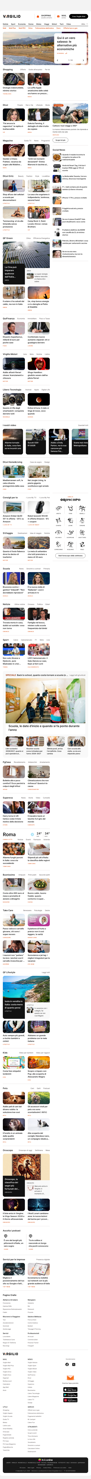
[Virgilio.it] (12, 16)
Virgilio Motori (10, 354)
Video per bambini (26, 1053)
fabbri (5, 1312)
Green (7, 280)
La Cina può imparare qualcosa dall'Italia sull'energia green (11, 272)
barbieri (30, 1326)
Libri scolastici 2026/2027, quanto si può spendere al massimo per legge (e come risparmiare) (14, 754)
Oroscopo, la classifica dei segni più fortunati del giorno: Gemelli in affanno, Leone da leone (14, 1184)
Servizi (5, 1333)
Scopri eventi (32, 1433)
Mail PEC (22, 28)
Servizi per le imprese (14, 1259)
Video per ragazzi (43, 1053)
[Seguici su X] (73, 1364)
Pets (5, 1088)
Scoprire (6, 964)
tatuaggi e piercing (34, 1329)
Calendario (6, 1384)
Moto (32, 354)
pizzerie (30, 1312)
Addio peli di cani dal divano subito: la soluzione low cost (12, 1109)
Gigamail (6, 1378)
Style (37, 176)
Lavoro (30, 345)
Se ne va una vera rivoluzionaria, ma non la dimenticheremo (72, 253)
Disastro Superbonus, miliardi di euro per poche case (13, 340)
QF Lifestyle (9, 972)
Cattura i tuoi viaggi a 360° (65, 126)
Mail (4, 28)
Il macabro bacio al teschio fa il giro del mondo (36, 819)
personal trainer (33, 1343)
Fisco (5, 345)
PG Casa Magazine (9, 1444)
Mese (48, 1150)
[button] (83, 60)
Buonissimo (9, 875)
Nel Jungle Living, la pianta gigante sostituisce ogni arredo (38, 483)
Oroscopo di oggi (25, 1150)
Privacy (38, 1467)
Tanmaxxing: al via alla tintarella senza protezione (13, 224)
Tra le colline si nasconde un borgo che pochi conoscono (38, 1243)
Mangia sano (32, 937)
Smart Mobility (7, 1429)
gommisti (6, 1326)
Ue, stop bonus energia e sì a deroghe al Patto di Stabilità (38, 304)
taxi (4, 1320)
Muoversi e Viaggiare (11, 1317)
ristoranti (31, 1309)
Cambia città (7, 839)
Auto (25, 354)
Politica (40, 604)
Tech (62, 24)
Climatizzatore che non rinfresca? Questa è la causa (38, 783)
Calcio (15, 640)
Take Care (8, 910)
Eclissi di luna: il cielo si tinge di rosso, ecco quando (38, 411)
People (20, 105)
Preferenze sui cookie (60, 1467)
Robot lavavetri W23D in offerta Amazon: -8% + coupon (38, 519)
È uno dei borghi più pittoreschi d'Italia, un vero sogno (13, 1243)
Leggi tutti (46, 972)
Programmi (45, 141)
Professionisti (33, 1333)
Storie (30, 798)
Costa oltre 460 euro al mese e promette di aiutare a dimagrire (13, 896)
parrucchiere (32, 1320)
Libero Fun (31, 1422)
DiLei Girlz (8, 176)
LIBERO (8, 1462)
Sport (13, 24)
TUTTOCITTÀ (62, 1462)
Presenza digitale (43, 1259)
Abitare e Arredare (10, 1300)
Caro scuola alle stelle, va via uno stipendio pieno (74, 751)
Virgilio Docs (7, 1375)
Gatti (39, 1088)
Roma (9, 834)
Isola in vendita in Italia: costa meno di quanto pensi (14, 1004)
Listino (47, 354)
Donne (30, 24)
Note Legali (31, 1467)
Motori (54, 24)
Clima (28, 238)
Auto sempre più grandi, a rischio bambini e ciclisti (14, 1038)
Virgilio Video (32, 1372)
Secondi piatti (44, 875)
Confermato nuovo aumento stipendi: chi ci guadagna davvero (38, 340)
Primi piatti (32, 875)
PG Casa (6, 1441)
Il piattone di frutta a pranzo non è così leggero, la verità (37, 931)
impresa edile (7, 1306)
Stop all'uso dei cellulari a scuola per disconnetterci (13, 197)
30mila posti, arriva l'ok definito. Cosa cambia (55, 751)
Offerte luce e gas (70, 28)
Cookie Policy (47, 1467)
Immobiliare (32, 319)
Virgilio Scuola (7, 1416)
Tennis (5, 667)
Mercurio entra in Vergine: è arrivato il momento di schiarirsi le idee (41, 1191)
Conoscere (7, 937)
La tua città (31, 1439)
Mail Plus (12, 28)
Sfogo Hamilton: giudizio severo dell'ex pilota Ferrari (38, 375)
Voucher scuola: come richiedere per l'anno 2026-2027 (34, 751)
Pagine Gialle (9, 1295)
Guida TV (27, 141)
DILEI (68, 1462)
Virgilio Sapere (7, 1413)
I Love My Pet (44, 498)
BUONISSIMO (42, 1464)
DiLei (5, 105)
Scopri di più (60, 140)
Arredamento (45, 762)
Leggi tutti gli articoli (77, 675)
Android (28, 390)
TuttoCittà (6, 1450)
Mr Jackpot (31, 1419)
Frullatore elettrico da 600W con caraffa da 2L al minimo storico (73, 232)
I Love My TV (31, 498)
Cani (32, 1088)
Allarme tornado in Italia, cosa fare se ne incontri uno (13, 445)
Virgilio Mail (7, 1362)
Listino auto (7, 1425)
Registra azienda (8, 1438)
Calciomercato (26, 640)
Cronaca (31, 604)
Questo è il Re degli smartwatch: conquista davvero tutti (13, 411)
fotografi (31, 1346)
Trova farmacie (33, 1436)
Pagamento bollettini (34, 1416)
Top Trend (6, 1286)
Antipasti (21, 875)
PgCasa (7, 762)
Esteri (48, 604)
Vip (58, 53)
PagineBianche (8, 1447)
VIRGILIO (14, 1462)
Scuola (6, 568)
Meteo (38, 24)
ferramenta (6, 1303)
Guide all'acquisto (35, 69)
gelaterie (31, 1303)
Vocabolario (32, 1442)
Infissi (5, 789)
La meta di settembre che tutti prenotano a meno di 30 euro (37, 554)
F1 (36, 640)
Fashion (29, 176)
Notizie (5, 24)
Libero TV (31, 1399)
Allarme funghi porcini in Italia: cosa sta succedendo (13, 860)
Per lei (47, 69)
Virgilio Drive (7, 1372)
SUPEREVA (50, 1464)
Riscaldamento (19, 762)
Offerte (23, 69)
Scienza (30, 417)
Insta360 (56, 135)
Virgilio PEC (7, 1369)
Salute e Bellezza (34, 1317)
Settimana (39, 1150)
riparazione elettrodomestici (12, 1309)
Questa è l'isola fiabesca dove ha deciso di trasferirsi (14, 554)
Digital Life (46, 390)
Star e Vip (29, 105)
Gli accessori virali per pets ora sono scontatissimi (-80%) (38, 1109)
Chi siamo (22, 1467)
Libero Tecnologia (12, 389)
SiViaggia (8, 533)
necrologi (6, 1346)
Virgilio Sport (32, 1365)
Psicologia (38, 910)
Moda (30, 96)
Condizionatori (33, 789)
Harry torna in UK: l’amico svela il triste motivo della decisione (13, 819)
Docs (59, 28)
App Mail (6, 1387)
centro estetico (33, 1323)
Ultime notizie (19, 604)
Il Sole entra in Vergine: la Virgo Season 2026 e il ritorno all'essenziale (13, 1216)
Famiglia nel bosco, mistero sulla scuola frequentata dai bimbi (37, 625)
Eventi (28, 839)
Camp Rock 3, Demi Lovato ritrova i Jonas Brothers (37, 224)
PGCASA (43, 1462)
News (36, 141)
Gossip (30, 1403)
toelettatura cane (9, 1339)
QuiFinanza (8, 318)
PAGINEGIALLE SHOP (34, 1462)
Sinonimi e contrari (33, 569)
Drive (30, 28)
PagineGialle (7, 1435)
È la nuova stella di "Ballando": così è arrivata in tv (36, 590)
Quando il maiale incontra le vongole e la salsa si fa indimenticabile (73, 157)
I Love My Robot (33, 524)
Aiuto (4, 1390)
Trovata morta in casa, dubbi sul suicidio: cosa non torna (13, 625)
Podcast (46, 1088)
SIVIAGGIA (74, 1462)
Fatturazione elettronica (44, 28)
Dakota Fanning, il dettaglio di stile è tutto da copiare (38, 126)
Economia (22, 24)
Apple (36, 390)
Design (47, 462)
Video (68, 24)
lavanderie (6, 1336)
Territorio (7, 866)
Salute (47, 910)
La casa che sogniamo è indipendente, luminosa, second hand (39, 197)
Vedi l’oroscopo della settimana (70, 556)
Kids (5, 1052)
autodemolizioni (8, 1323)
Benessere (27, 910)
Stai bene (31, 964)
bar (29, 1306)
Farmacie (37, 839)
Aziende (46, 839)
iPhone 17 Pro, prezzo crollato (74, 198)
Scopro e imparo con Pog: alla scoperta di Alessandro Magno (37, 1074)
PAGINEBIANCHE (52, 1462)
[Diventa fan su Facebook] (67, 1364)
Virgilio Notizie (32, 1362)
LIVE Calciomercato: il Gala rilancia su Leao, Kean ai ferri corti (38, 661)
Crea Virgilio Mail (78, 16)
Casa (4, 489)
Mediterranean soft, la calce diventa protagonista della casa (13, 483)
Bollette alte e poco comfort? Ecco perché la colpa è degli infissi (14, 783)
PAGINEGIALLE (22, 1462)
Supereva (8, 797)
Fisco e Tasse (44, 319)
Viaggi (46, 24)
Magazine (8, 140)
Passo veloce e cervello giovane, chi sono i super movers (13, 931)
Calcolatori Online (34, 1448)
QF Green (8, 238)
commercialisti (33, 1339)
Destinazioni (22, 533)
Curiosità (46, 798)
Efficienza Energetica (41, 238)
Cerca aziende (32, 1430)
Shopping (6, 1410)
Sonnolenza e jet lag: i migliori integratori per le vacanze (39, 958)
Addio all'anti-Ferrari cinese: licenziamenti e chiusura (13, 375)
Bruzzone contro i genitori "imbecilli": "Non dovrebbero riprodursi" (14, 590)
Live (48, 640)
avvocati (31, 1336)
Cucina (30, 902)
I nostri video (9, 425)
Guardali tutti (83, 425)
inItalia (30, 1387)
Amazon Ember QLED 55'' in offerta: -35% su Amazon (13, 519)
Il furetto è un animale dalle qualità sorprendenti (12, 1136)
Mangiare (31, 1300)
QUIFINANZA (81, 1462)
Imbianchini (32, 762)
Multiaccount (7, 1381)
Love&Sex (46, 176)
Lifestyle (39, 105)
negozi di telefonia (9, 1343)
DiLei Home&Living (12, 462)
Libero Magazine (33, 1396)
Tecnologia (7, 93)
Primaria (46, 569)
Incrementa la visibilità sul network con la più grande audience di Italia (39, 1281)
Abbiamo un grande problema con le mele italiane (37, 1038)
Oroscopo (8, 1150)
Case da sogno (36, 462)
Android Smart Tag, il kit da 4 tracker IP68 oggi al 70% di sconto (73, 167)
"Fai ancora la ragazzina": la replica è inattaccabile (13, 126)
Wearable (6, 417)
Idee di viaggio (35, 533)
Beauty (21, 176)
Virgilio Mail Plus (8, 1365)
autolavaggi (7, 1329)
